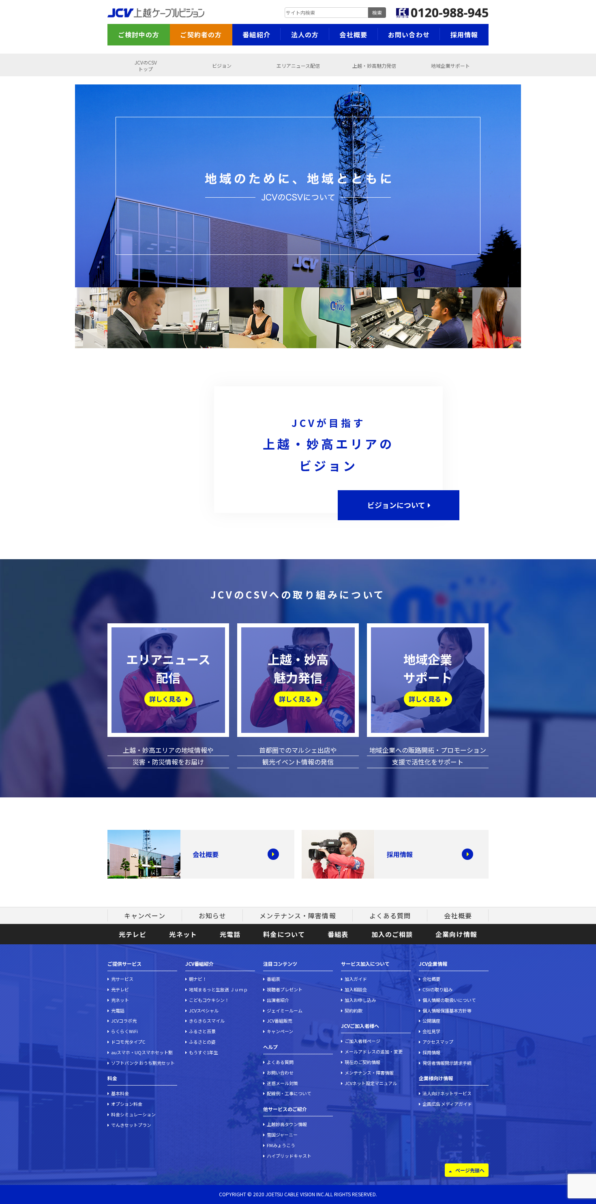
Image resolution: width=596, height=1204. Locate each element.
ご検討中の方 (139, 34)
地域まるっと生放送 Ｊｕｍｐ (218, 989)
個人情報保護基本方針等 (447, 1010)
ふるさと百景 (202, 1031)
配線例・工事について (289, 1093)
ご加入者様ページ (362, 1041)
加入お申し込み (360, 1000)
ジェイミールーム (284, 1010)
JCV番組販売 (279, 1020)
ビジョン (222, 65)
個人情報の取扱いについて (449, 1000)
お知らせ (212, 915)
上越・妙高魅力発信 (374, 65)
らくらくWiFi (124, 1031)
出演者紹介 (278, 1000)
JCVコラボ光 (124, 1020)
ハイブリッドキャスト (289, 1155)
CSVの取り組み (437, 989)
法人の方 (305, 34)
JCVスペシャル (204, 1010)
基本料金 (120, 1093)
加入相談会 (356, 989)
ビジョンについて (396, 505)
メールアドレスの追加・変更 (374, 1051)
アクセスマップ (437, 1041)
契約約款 (353, 1010)
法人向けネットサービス (447, 1093)
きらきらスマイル (207, 1020)
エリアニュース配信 (298, 65)
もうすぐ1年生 (203, 1052)
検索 (377, 12)
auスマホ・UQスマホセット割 (142, 1052)
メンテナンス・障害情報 (297, 915)
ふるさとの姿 (202, 1041)
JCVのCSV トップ (146, 65)
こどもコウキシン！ (209, 1000)
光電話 (230, 934)
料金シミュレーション (133, 1114)
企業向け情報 (456, 934)
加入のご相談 (392, 934)
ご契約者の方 (201, 34)
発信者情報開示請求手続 (447, 1063)
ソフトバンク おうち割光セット (143, 1063)
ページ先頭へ (470, 1170)
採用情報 (464, 34)
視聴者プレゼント (284, 989)
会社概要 (353, 34)
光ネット (183, 934)
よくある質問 (390, 915)
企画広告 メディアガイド (447, 1104)
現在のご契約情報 (362, 1062)
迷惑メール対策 (282, 1083)
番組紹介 (256, 34)
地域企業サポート (450, 65)
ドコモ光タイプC (128, 1041)
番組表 (338, 934)
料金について (284, 934)
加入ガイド (356, 979)
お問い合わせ (409, 34)
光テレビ (132, 934)
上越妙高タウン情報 (287, 1124)
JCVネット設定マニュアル (371, 1083)
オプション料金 (126, 1104)
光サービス (122, 979)
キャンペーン (144, 915)
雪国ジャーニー (282, 1134)
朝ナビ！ (198, 979)
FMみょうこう (281, 1145)
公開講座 (431, 1020)
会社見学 (431, 1031)
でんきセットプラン (131, 1125)
